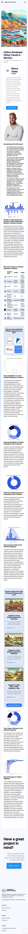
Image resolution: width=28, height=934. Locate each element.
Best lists (4, 910)
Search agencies (6, 908)
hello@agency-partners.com (9, 928)
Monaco (22, 228)
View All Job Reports (14, 705)
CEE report (4, 920)
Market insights (6, 918)
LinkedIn (4, 930)
